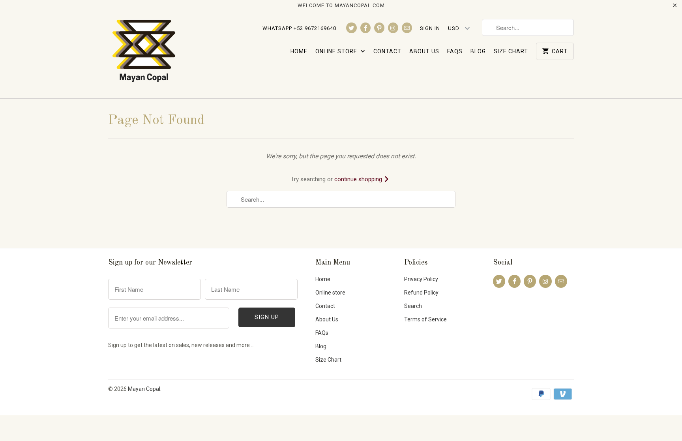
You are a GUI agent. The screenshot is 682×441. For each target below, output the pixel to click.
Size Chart (511, 51)
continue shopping (359, 179)
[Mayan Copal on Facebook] (365, 28)
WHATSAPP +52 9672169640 (299, 28)
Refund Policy (421, 292)
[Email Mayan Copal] (407, 28)
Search (413, 306)
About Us (424, 51)
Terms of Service (425, 319)
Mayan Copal (144, 389)
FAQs (455, 51)
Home (298, 51)
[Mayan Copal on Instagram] (393, 28)
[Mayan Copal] (143, 54)
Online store (337, 51)
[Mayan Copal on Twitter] (351, 28)
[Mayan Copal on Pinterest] (379, 28)
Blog (478, 51)
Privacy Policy (421, 279)
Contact (387, 51)
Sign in (430, 28)
